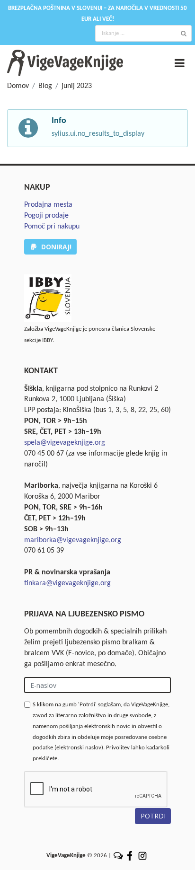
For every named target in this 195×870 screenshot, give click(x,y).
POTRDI (153, 815)
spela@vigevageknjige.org (64, 443)
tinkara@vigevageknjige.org (67, 583)
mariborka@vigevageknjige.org (72, 540)
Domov (18, 86)
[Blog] (118, 855)
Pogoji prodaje (46, 216)
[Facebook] (130, 855)
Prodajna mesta (48, 205)
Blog (45, 86)
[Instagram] (142, 855)
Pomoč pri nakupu (52, 226)
